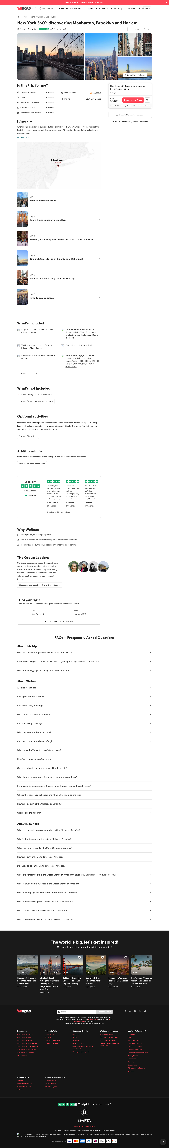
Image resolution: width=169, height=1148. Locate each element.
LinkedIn (20, 1090)
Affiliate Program (51, 1087)
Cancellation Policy (135, 1043)
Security (131, 1062)
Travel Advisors (50, 1084)
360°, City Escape (93, 99)
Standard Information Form (138, 1053)
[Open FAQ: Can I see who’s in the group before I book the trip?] (150, 768)
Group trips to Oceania (25, 1053)
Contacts (131, 1034)
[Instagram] (140, 1011)
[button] (59, 199)
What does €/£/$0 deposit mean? (33, 714)
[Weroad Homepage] (34, 1011)
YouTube (75, 1040)
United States (51, 17)
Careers (20, 1081)
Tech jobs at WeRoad (24, 1084)
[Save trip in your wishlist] (147, 100)
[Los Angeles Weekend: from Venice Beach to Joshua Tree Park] (141, 965)
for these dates (60, 621)
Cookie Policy (132, 1059)
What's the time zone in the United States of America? (44, 839)
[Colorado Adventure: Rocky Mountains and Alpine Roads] (27, 965)
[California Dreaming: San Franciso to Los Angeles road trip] (73, 965)
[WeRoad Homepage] (24, 8)
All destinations (22, 1056)
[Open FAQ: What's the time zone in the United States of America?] (150, 839)
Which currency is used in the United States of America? (44, 848)
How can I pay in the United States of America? (40, 857)
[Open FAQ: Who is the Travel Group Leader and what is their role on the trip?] (150, 795)
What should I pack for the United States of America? (43, 910)
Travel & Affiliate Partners (55, 1077)
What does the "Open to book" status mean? (39, 750)
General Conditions (135, 1050)
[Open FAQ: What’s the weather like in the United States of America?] (150, 919)
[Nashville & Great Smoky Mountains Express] (96, 965)
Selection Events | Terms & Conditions (109, 1044)
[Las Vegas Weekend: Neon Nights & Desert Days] (118, 965)
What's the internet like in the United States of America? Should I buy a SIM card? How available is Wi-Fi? (68, 875)
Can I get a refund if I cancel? (31, 696)
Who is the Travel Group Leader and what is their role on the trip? (49, 795)
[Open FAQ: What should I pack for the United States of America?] (150, 910)
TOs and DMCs (50, 1081)
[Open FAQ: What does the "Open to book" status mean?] (150, 750)
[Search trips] (36, 8)
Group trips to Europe (25, 1034)
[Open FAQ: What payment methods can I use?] (150, 732)
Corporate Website (24, 1087)
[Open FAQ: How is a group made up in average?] (150, 759)
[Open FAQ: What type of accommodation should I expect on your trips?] (150, 777)
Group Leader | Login (108, 1040)
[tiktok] (145, 1011)
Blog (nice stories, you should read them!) (82, 1047)
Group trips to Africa (24, 1040)
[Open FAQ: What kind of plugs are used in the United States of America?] (150, 892)
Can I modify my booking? (30, 705)
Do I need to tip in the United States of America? (41, 866)
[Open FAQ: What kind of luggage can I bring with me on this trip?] (150, 670)
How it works (49, 1034)
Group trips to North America (28, 1043)
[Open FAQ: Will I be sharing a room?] (150, 812)
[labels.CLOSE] (166, 2)
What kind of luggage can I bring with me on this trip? (43, 670)
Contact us (130, 8)
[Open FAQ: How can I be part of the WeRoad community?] (150, 803)
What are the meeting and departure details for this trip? (45, 652)
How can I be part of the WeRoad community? (39, 804)
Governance (132, 1065)
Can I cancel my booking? (29, 723)
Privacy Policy (93, 1019)
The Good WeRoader (52, 1040)
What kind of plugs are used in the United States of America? (47, 892)
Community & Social (80, 1031)
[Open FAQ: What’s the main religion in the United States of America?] (150, 901)
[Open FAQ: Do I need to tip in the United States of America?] (150, 865)
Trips (25, 17)
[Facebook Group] (130, 1011)
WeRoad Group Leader (109, 1031)
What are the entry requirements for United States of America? (48, 830)
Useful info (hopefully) (137, 1031)
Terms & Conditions (135, 1046)
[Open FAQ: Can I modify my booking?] (150, 705)
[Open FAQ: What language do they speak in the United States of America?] (150, 883)
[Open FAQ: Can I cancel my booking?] (150, 723)
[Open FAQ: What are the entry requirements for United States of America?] (150, 830)
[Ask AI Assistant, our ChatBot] (163, 1142)
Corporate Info (23, 1077)
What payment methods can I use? (34, 732)
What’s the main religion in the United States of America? (45, 901)
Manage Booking (134, 1040)
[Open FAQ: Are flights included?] (150, 687)
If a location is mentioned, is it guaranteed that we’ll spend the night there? (54, 786)
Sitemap (131, 1071)
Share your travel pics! (80, 1052)
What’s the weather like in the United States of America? (45, 919)
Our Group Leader (107, 1034)
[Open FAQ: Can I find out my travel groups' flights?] (150, 741)
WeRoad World (51, 1031)
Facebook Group (78, 1043)
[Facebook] (135, 1011)
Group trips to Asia (24, 1037)
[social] (125, 1011)
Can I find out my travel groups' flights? (36, 741)
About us (48, 1037)
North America (37, 17)
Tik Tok (74, 1037)
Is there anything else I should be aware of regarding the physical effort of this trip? (58, 661)
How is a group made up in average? (35, 759)
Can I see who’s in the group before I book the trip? (42, 768)
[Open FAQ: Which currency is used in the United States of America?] (150, 848)
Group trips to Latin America (27, 1046)
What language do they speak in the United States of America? (48, 883)
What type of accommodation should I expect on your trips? (47, 777)
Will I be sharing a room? (29, 813)
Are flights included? (27, 688)
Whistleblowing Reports (136, 1068)
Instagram (76, 1034)
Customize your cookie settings (84, 1126)
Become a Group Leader (109, 1037)
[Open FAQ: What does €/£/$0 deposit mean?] (150, 714)
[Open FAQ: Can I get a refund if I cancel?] (150, 696)
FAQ (129, 1037)
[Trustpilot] (53, 29)
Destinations (22, 1031)
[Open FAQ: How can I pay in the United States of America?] (150, 856)
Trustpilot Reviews (51, 1043)
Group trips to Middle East (26, 1050)
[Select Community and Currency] (139, 8)
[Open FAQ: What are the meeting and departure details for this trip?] (150, 652)
